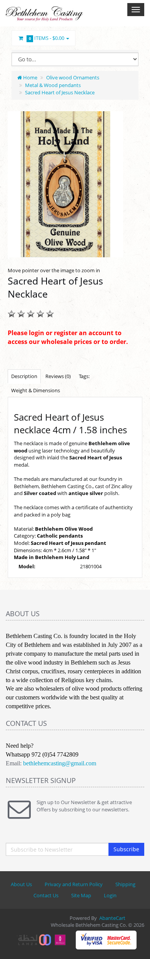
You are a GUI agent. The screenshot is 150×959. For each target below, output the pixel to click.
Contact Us (45, 895)
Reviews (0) (58, 376)
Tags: (84, 376)
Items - (47, 38)
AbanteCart (112, 918)
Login (110, 895)
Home (29, 77)
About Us (21, 884)
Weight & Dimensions (35, 390)
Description (24, 376)
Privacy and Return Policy (74, 884)
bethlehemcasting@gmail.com (59, 763)
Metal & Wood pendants (53, 85)
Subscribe (126, 849)
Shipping (125, 884)
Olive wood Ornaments (72, 77)
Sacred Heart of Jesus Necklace (60, 92)
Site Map (81, 895)
